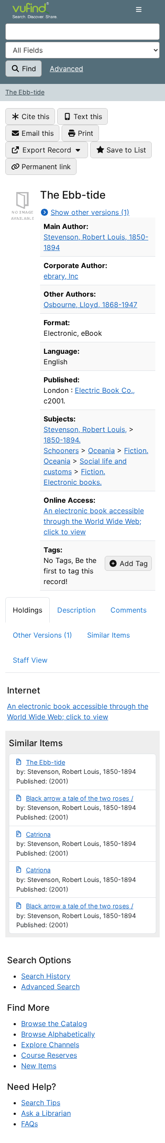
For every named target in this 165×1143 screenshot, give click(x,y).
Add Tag (132, 563)
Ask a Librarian (46, 1113)
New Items (38, 1065)
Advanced (66, 68)
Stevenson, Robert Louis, (85, 429)
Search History (45, 976)
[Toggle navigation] (139, 10)
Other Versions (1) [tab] (42, 635)
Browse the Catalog (54, 1023)
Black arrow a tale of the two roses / (79, 798)
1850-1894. (62, 439)
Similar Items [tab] (108, 635)
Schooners (61, 450)
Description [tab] (76, 610)
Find (28, 68)
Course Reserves (49, 1055)
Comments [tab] (128, 610)
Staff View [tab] (30, 660)
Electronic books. (73, 482)
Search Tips (40, 1102)
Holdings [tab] (27, 610)
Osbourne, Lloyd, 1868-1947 (90, 304)
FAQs (29, 1123)
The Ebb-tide (24, 92)
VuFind (28, 14)
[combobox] (82, 31)
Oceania (101, 450)
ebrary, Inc (61, 276)
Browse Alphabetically (58, 1034)
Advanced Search (50, 986)
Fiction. (136, 450)
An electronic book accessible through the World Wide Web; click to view (94, 521)
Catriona (38, 834)
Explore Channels (50, 1044)
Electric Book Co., (105, 390)
